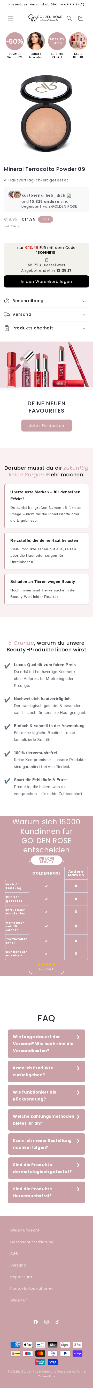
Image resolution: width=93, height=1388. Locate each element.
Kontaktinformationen (31, 1288)
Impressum (21, 1276)
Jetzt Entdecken (46, 425)
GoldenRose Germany (38, 1371)
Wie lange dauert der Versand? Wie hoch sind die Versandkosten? (43, 1043)
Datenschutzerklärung (31, 1242)
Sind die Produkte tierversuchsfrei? (32, 1192)
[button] (10, 18)
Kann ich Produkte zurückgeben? (33, 1071)
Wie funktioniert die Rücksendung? (35, 1095)
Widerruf (18, 1300)
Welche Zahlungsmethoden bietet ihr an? (43, 1120)
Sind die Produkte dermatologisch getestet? (42, 1168)
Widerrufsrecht (25, 1230)
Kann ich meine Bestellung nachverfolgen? (42, 1144)
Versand (18, 1265)
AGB (14, 1253)
